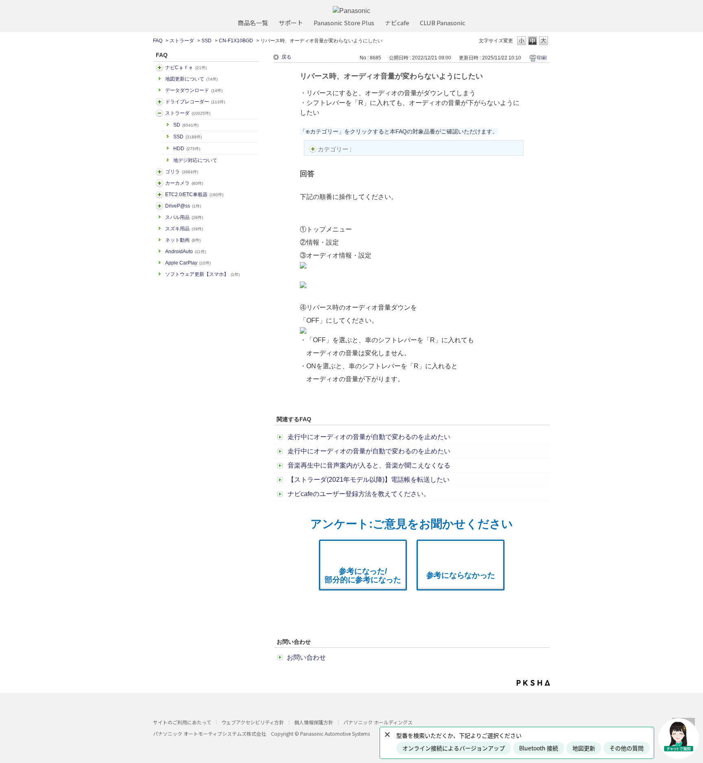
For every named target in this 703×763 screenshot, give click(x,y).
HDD (186, 148)
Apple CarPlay (188, 263)
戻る (286, 57)
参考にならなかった (460, 575)
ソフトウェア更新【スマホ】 (202, 274)
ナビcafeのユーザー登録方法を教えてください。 (359, 493)
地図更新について (191, 79)
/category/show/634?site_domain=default (159, 101)
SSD (206, 41)
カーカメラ (184, 183)
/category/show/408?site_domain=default (159, 67)
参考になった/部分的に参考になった (363, 575)
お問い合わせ (306, 657)
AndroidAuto (185, 251)
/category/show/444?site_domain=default (159, 194)
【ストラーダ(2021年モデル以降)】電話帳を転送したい (369, 479)
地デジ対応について (195, 160)
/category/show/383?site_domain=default (159, 171)
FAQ (157, 41)
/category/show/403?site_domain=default (159, 206)
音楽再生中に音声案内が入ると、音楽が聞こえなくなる (369, 465)
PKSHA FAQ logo (533, 683)
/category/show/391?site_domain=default (159, 113)
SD (186, 125)
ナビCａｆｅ (186, 67)
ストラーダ (182, 41)
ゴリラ (181, 172)
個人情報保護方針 (313, 722)
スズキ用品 (184, 229)
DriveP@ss (183, 206)
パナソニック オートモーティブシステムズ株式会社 (209, 733)
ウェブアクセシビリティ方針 (252, 722)
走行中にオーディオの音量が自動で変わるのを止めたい (369, 436)
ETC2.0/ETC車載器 (194, 194)
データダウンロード (194, 90)
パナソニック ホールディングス (378, 722)
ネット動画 (183, 240)
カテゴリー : (335, 149)
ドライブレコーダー (195, 102)
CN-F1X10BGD (236, 41)
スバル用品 (184, 217)
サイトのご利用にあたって (182, 722)
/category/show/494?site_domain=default (159, 183)
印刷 (542, 58)
